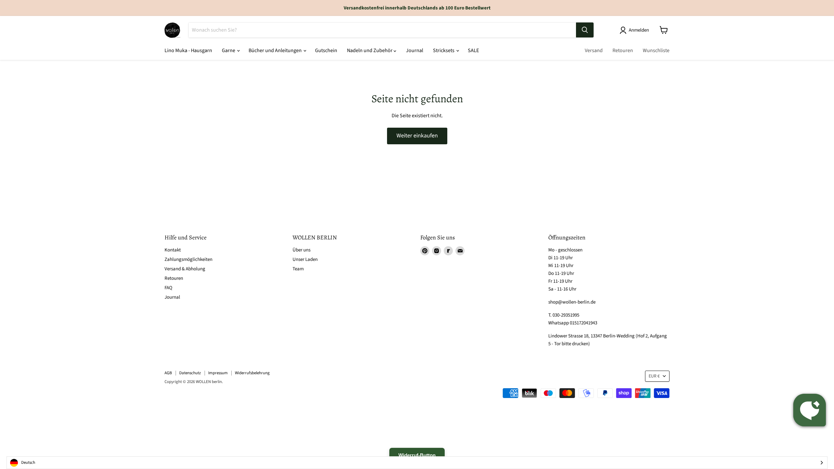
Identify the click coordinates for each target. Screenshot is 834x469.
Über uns (301, 250)
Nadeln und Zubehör (370, 50)
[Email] (460, 250)
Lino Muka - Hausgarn (188, 50)
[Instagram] (436, 250)
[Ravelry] (448, 250)
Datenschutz (190, 373)
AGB (168, 373)
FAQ (168, 287)
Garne (229, 50)
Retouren (622, 50)
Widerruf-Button (417, 455)
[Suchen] (585, 29)
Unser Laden (305, 259)
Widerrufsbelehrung (252, 373)
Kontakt (173, 250)
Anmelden (639, 30)
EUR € (654, 376)
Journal (414, 50)
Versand (594, 50)
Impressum (218, 373)
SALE (473, 50)
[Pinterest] (424, 250)
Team (298, 268)
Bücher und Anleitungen (276, 50)
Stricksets (444, 50)
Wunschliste (656, 50)
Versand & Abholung (185, 268)
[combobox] (417, 462)
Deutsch (28, 462)
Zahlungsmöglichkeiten (188, 259)
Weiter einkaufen (417, 136)
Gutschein (326, 50)
